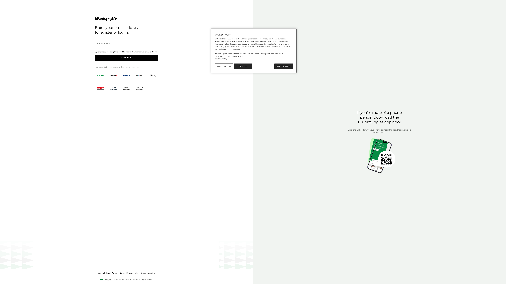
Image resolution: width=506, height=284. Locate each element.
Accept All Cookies (283, 66)
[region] (254, 50)
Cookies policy (221, 59)
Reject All (243, 66)
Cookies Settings (224, 66)
